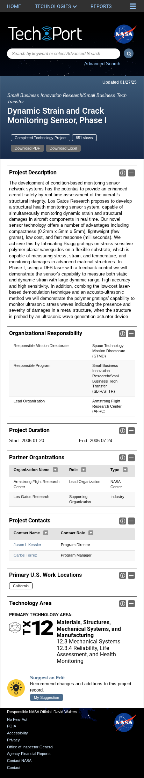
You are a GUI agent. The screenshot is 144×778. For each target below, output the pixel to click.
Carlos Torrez (25, 555)
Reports (101, 6)
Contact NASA (19, 760)
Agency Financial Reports (29, 753)
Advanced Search (102, 63)
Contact (13, 767)
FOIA (11, 726)
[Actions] (55, 469)
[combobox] (63, 53)
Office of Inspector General (30, 747)
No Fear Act (17, 719)
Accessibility (17, 733)
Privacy (13, 740)
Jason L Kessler (27, 545)
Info (122, 172)
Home (14, 6)
